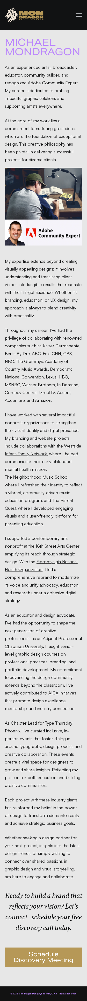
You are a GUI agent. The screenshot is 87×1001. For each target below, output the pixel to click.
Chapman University (24, 646)
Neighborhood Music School (40, 477)
